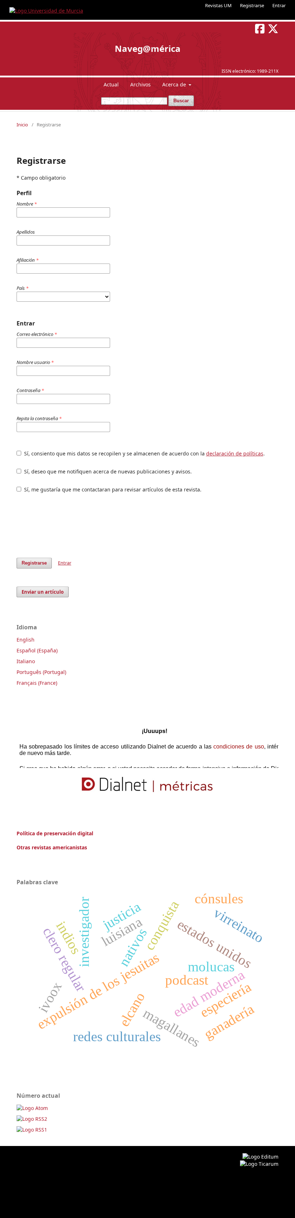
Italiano (26, 661)
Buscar (181, 100)
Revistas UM (218, 5)
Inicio (22, 124)
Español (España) (37, 650)
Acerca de (174, 84)
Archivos (140, 84)
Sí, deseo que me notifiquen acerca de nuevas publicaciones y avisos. (107, 471)
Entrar (279, 5)
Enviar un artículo (43, 592)
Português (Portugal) (41, 672)
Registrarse (252, 5)
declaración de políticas (234, 453)
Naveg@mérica (148, 48)
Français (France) (37, 682)
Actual (111, 84)
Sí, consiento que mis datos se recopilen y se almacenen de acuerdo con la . (144, 453)
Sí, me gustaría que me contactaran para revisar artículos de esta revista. (112, 489)
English (26, 639)
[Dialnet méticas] (147, 785)
